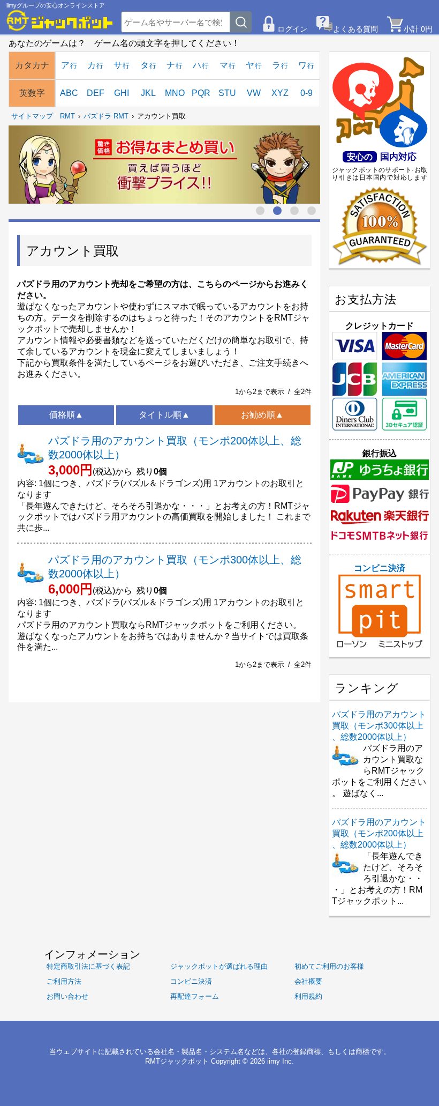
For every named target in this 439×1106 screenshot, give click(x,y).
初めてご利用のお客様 (329, 966)
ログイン (292, 29)
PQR (201, 93)
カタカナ (32, 65)
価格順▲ (66, 414)
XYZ (280, 93)
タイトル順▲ (164, 414)
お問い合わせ (67, 996)
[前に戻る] (23, 164)
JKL (148, 93)
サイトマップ (32, 116)
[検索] (241, 22)
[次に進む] (305, 164)
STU (227, 93)
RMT (67, 116)
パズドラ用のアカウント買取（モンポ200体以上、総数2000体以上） (379, 833)
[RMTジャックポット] (59, 20)
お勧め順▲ (262, 414)
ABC (69, 93)
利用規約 (308, 996)
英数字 (32, 93)
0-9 (306, 93)
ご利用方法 (64, 981)
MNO (175, 93)
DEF (95, 93)
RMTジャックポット (177, 1061)
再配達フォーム (194, 996)
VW (254, 93)
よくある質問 (355, 29)
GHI (121, 93)
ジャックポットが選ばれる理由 (219, 966)
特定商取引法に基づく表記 (88, 966)
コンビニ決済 (379, 568)
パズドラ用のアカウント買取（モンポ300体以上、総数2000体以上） (379, 725)
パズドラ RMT (106, 116)
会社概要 (308, 981)
